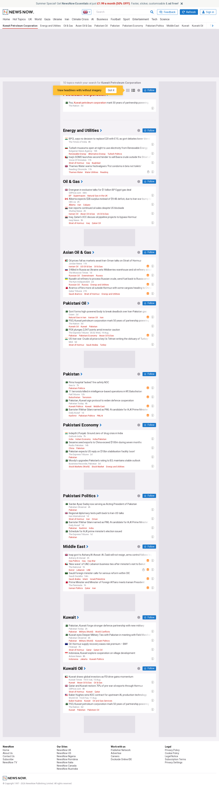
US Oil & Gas (103, 214)
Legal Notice (171, 756)
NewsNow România (67, 759)
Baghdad (96, 163)
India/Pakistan (99, 439)
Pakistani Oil (101, 25)
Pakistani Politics (155, 25)
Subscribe (8, 759)
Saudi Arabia (92, 345)
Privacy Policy (172, 750)
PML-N (100, 416)
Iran (67, 19)
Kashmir (73, 416)
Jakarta (83, 659)
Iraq (88, 163)
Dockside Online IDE (121, 759)
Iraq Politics (74, 561)
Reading (104, 172)
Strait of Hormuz (76, 163)
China (71, 448)
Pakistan (115, 25)
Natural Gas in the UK (97, 196)
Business (102, 19)
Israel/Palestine (97, 579)
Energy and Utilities (50, 25)
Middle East (173, 25)
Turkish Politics (115, 154)
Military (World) (86, 632)
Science (165, 19)
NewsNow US (64, 753)
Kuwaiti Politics (76, 406)
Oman (95, 519)
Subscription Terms (175, 759)
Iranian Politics (76, 588)
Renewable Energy (77, 154)
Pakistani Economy (133, 25)
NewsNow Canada (66, 765)
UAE (89, 570)
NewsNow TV (10, 762)
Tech (154, 19)
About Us (8, 753)
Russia (99, 276)
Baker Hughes (75, 701)
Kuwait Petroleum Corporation (20, 25)
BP (70, 196)
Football (115, 19)
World (38, 19)
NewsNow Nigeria (66, 756)
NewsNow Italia (65, 762)
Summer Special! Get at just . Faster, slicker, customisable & (107, 3)
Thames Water (76, 172)
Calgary (86, 205)
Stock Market (98, 467)
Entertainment (140, 19)
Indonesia (73, 659)
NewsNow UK (64, 750)
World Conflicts (102, 632)
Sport (126, 19)
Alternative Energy (97, 154)
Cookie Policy (172, 753)
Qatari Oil (96, 223)
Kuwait (185, 25)
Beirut (71, 570)
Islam (85, 579)
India (71, 439)
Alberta (72, 205)
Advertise (116, 753)
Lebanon (80, 570)
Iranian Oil (73, 214)
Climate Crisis (80, 19)
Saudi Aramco (75, 294)
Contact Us (9, 756)
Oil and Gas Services (102, 701)
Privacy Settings (173, 762)
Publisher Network (121, 750)
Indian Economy (83, 439)
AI (92, 19)
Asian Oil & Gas (84, 25)
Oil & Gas (68, 25)
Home (6, 19)
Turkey (103, 345)
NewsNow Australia (67, 768)
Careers (115, 756)
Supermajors (79, 196)
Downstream (88, 276)
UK (30, 19)
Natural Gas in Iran (77, 317)
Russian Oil (74, 276)
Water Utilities (91, 172)
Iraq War (91, 561)
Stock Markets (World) (79, 467)
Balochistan (74, 397)
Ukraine (57, 19)
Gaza (47, 19)
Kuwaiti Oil (197, 25)
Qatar (87, 588)
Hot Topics (19, 19)
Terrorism (86, 397)
